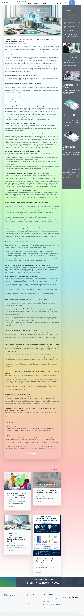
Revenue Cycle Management (20, 43)
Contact (28, 605)
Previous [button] (64, 176)
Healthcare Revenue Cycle (27, 75)
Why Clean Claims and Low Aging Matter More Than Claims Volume (46, 561)
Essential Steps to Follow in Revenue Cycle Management (46, 491)
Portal (28, 607)
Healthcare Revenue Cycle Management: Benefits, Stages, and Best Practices (16, 495)
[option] (67, 167)
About (28, 600)
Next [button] (78, 176)
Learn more (9, 506)
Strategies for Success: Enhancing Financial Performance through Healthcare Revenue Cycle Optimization (16, 537)
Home (28, 598)
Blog (28, 602)
